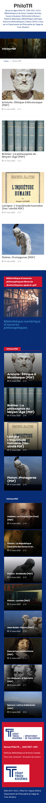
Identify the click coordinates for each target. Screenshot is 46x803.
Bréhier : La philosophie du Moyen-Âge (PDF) (19, 155)
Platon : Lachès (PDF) (18, 600)
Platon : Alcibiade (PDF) (20, 573)
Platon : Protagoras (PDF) (18, 257)
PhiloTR (23, 5)
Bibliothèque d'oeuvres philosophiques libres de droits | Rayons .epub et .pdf (21, 282)
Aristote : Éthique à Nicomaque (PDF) (22, 104)
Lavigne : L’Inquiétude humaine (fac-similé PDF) (22, 207)
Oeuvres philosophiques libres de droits (22, 315)
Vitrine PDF (10, 98)
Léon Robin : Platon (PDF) (20, 627)
